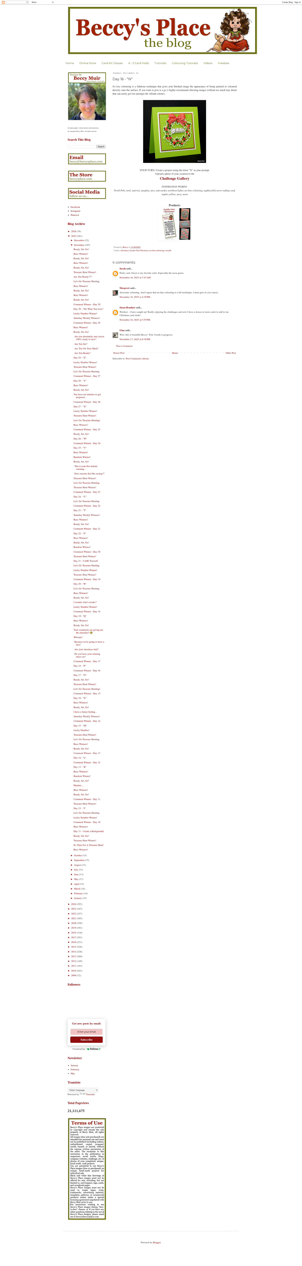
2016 (74, 942)
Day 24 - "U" (80, 496)
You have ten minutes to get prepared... (87, 396)
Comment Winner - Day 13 (87, 753)
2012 (74, 961)
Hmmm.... (79, 785)
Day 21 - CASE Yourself (86, 560)
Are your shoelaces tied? (86, 649)
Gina (122, 330)
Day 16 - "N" (80, 697)
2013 (74, 956)
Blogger (157, 1242)
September (79, 860)
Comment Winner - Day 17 (87, 661)
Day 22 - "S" (80, 533)
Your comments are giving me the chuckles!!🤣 (88, 631)
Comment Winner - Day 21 (87, 528)
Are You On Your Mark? (86, 348)
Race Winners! (81, 253)
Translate (90, 1094)
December (79, 240)
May (76, 879)
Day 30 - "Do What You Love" (88, 308)
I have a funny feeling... (85, 711)
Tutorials (160, 63)
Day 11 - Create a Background (89, 831)
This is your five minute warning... (85, 467)
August (78, 864)
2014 (74, 951)
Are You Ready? (82, 353)
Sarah (123, 268)
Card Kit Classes (112, 63)
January (78, 898)
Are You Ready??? (83, 276)
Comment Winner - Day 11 (87, 799)
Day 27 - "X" (80, 406)
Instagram (75, 210)
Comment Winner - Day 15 (87, 693)
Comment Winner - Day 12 (87, 762)
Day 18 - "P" (80, 665)
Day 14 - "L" (80, 757)
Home (70, 63)
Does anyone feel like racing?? (89, 473)
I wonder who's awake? (85, 602)
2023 (74, 908)
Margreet (124, 288)
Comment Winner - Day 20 (87, 551)
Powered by (79, 1049)
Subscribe (86, 1039)
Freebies (223, 63)
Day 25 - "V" (80, 447)
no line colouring (156, 250)
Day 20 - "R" (80, 583)
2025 (74, 235)
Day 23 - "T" (80, 510)
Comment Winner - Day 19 (87, 579)
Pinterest (75, 214)
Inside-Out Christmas (139, 250)
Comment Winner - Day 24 (87, 443)
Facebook (75, 206)
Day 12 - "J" (80, 808)
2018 (74, 932)
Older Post (231, 352)
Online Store (87, 63)
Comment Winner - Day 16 (87, 670)
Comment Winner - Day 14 (87, 720)
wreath (168, 250)
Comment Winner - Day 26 (87, 401)
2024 (74, 904)
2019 (74, 927)
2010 (74, 970)
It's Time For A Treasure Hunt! (89, 844)
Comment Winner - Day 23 (87, 491)
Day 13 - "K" (80, 766)
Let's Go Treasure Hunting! (87, 420)
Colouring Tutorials (185, 63)
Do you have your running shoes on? (87, 655)
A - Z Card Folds (138, 63)
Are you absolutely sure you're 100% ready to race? (89, 338)
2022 (74, 913)
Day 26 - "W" (80, 438)
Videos (208, 63)
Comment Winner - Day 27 (87, 375)
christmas (124, 250)
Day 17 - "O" (80, 675)
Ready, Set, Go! (81, 249)
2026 (74, 231)
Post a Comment (124, 345)
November (79, 244)
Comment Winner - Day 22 (87, 505)
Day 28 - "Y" (80, 380)
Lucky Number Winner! (85, 313)
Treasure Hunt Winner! (85, 272)
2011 (74, 965)
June (76, 874)
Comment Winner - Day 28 (87, 322)
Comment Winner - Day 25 (87, 429)
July (76, 869)
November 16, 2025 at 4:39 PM (135, 296)
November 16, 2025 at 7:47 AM (135, 277)
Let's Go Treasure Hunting (86, 281)
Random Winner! (82, 456)
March (77, 888)
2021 (74, 918)
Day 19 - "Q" (80, 615)
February (79, 893)
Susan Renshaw (127, 307)
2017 (74, 937)
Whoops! (78, 637)
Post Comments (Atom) (137, 358)
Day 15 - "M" (80, 725)
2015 (74, 946)
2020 (74, 923)
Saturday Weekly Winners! (87, 317)
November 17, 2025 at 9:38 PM (135, 339)
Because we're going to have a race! (89, 643)
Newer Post (118, 352)
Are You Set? (80, 343)
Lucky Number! (81, 730)
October (78, 855)
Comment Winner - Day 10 (87, 822)
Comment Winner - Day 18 (87, 611)
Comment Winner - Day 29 (87, 304)
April (77, 883)
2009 (74, 975)
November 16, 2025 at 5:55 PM (135, 319)
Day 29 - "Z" (80, 357)
